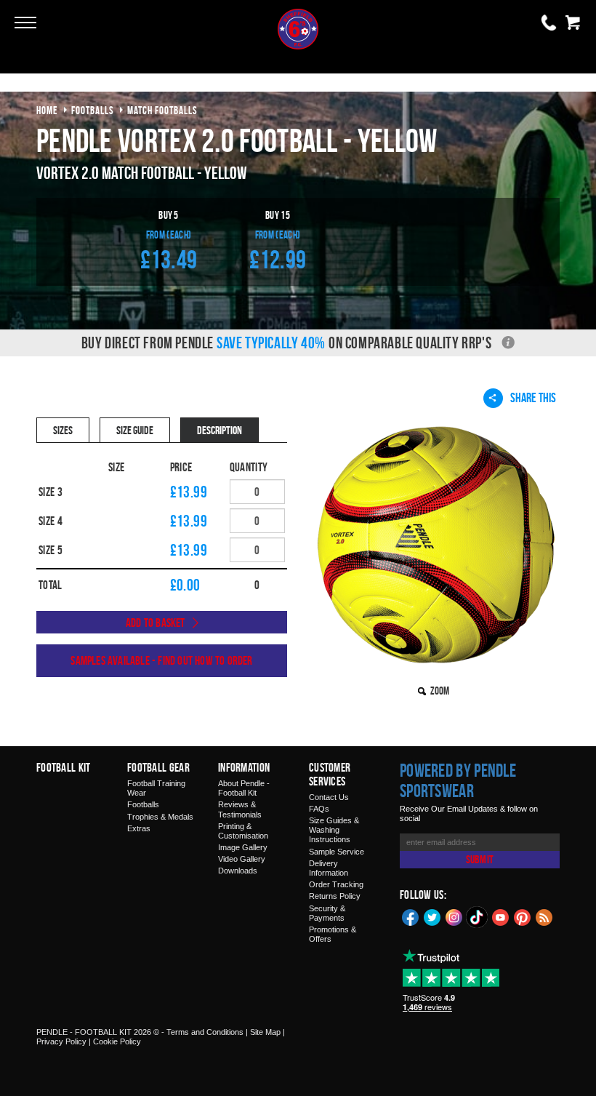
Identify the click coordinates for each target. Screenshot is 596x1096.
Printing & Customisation (243, 831)
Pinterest (522, 916)
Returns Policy (335, 896)
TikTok (477, 917)
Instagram (454, 916)
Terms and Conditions (204, 1032)
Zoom (439, 690)
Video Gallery (241, 859)
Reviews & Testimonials (240, 809)
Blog (544, 916)
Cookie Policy (117, 1041)
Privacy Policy (61, 1041)
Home (47, 110)
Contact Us (329, 797)
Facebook (411, 916)
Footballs (143, 804)
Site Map (265, 1032)
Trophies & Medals (160, 816)
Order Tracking (336, 884)
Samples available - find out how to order (161, 660)
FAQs (319, 808)
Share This (533, 397)
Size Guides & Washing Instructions (334, 830)
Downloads (237, 870)
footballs (92, 110)
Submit (480, 859)
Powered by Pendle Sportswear (458, 780)
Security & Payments (327, 913)
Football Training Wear (156, 788)
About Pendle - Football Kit (244, 788)
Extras (138, 828)
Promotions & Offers (332, 934)
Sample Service (336, 851)
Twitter (432, 916)
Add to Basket (155, 622)
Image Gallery (242, 847)
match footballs (162, 110)
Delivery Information (328, 868)
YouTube (501, 916)
